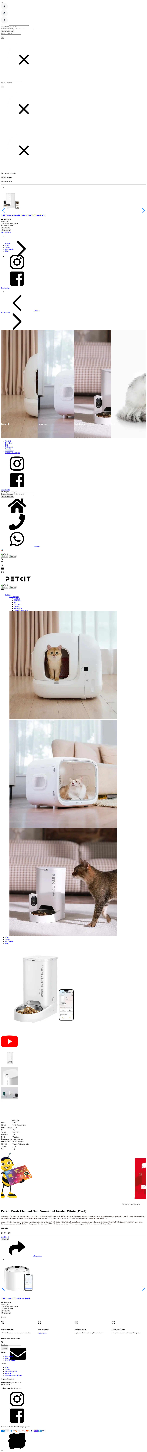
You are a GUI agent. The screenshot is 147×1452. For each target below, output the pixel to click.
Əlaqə (7, 1367)
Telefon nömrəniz (7, 29)
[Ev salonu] (77, 774)
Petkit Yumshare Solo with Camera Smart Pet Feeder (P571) (23, 215)
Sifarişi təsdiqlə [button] (6, 232)
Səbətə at (5, 1239)
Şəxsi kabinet (5, 288)
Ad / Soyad (5, 26)
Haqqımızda (9, 1356)
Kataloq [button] (36, 310)
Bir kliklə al (5, 228)
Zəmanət (8, 1373)
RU (14, 556)
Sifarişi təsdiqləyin (7, 31)
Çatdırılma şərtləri (11, 1371)
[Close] (2, 2)
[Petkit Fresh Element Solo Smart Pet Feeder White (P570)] (44, 1032)
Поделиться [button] (37, 1256)
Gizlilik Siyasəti (10, 1360)
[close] (2, 1450)
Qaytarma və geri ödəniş (13, 1375)
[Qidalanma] (77, 882)
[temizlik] (77, 665)
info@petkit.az (42, 1333)
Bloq (7, 1358)
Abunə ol (4, 1348)
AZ (6, 556)
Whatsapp (36, 546)
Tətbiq (7, 1369)
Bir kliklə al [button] (5, 1237)
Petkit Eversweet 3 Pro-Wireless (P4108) (15, 1298)
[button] (24, 79)
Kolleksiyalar (5, 312)
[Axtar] (2, 37)
